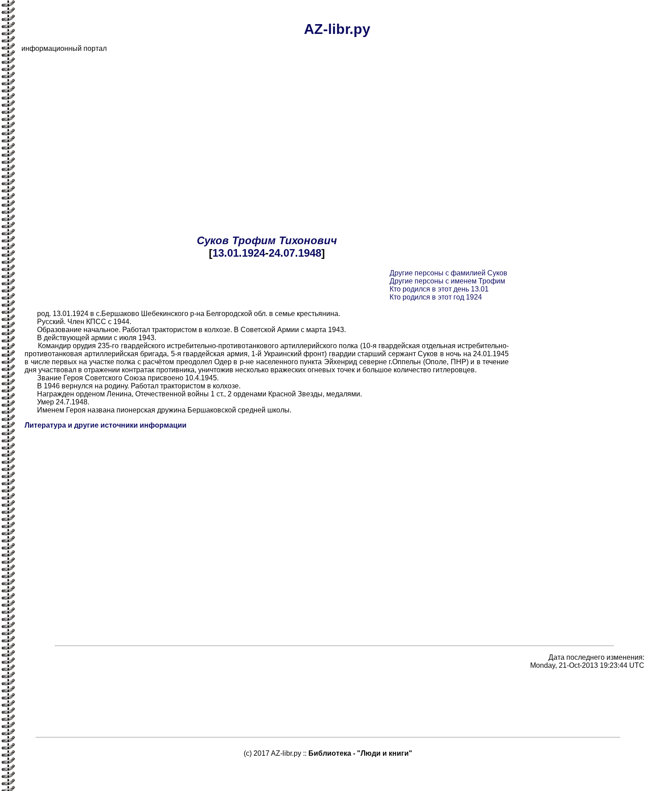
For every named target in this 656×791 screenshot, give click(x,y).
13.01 (225, 253)
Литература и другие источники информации (106, 425)
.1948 (308, 253)
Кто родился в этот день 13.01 (439, 289)
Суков (213, 240)
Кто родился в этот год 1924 (436, 297)
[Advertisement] (289, 122)
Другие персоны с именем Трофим (447, 281)
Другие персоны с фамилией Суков (448, 273)
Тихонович (308, 240)
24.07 (282, 253)
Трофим (254, 240)
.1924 (252, 253)
